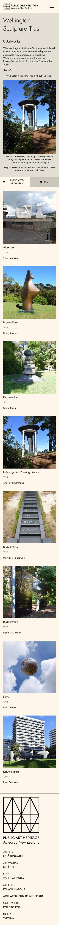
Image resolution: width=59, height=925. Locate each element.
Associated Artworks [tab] (17, 182)
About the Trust (43, 76)
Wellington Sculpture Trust (19, 76)
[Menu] (52, 6)
